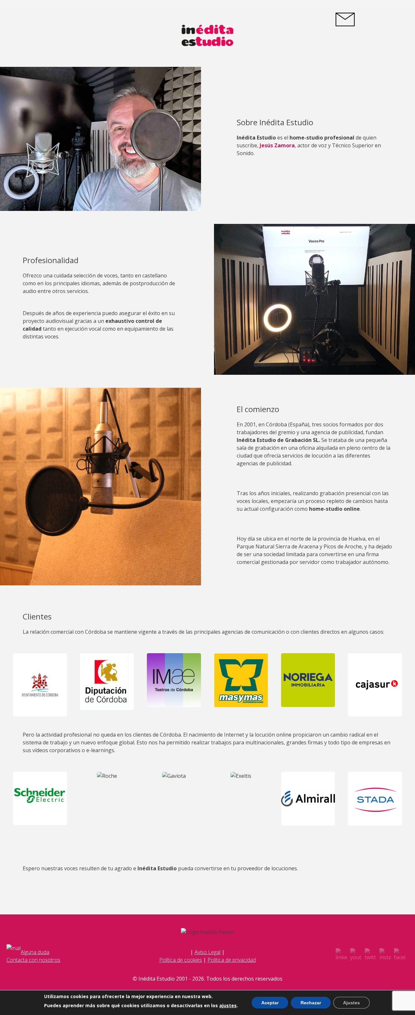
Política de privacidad (232, 959)
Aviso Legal (207, 952)
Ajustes (351, 1002)
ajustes (228, 1006)
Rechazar (311, 1002)
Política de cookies (180, 959)
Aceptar (270, 1002)
